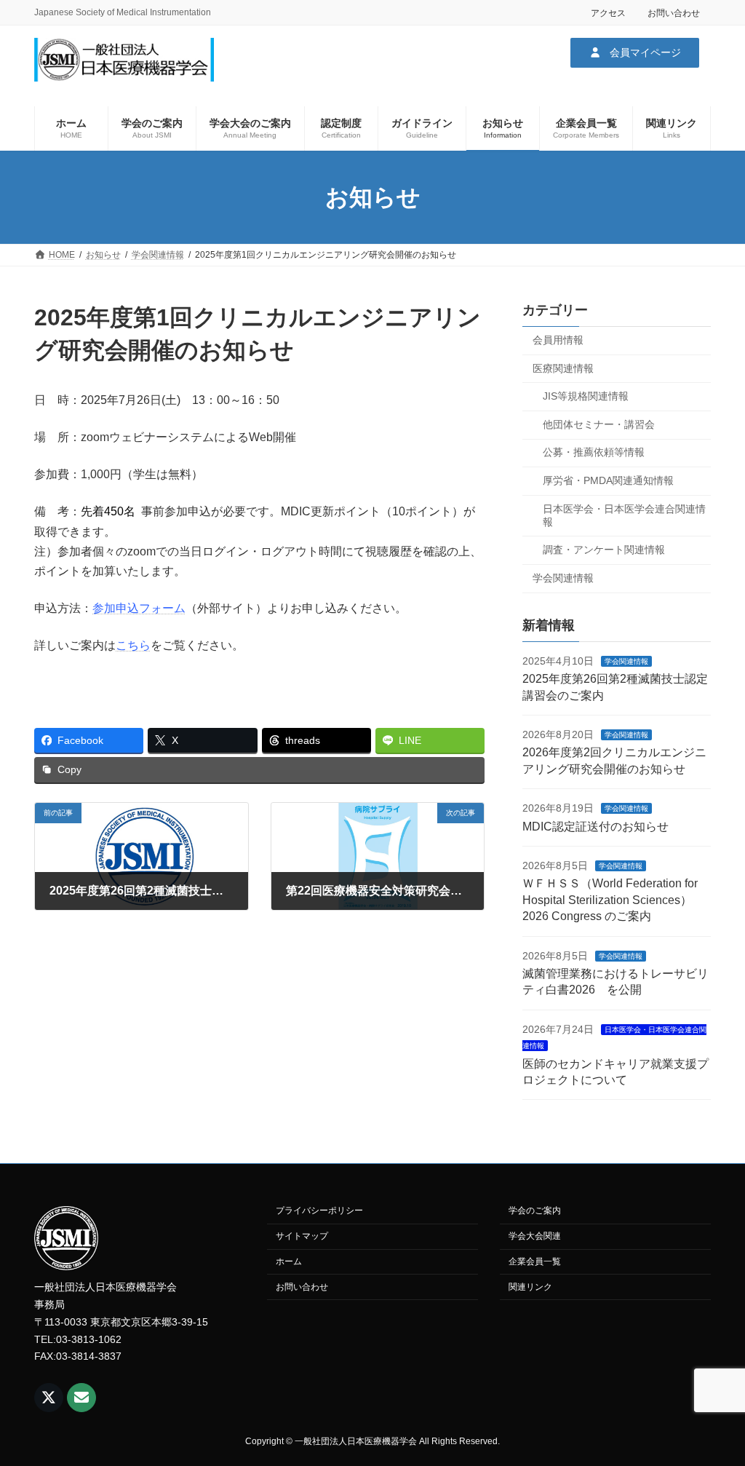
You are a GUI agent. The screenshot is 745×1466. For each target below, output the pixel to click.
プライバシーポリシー (319, 1210)
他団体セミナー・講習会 (599, 424)
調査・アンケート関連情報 (604, 549)
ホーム (289, 1261)
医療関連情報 (563, 368)
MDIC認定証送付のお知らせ (595, 826)
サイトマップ (302, 1236)
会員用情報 (558, 340)
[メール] (81, 1397)
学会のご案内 (535, 1210)
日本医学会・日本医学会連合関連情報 (624, 515)
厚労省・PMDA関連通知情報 (608, 480)
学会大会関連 (535, 1236)
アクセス (608, 13)
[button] (634, 52)
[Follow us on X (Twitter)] (48, 1397)
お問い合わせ (674, 13)
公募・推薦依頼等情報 (594, 453)
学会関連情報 (563, 578)
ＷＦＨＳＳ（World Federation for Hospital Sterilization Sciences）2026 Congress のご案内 (610, 900)
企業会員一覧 (535, 1261)
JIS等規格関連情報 (586, 396)
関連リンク (530, 1286)
